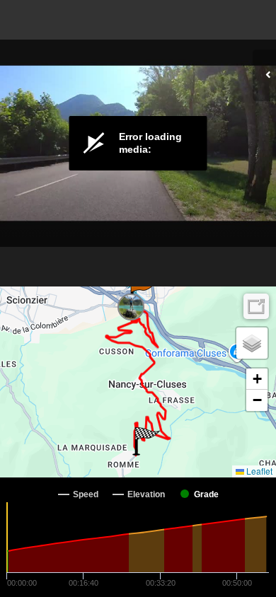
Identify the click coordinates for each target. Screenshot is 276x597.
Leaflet (258, 471)
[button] (142, 293)
